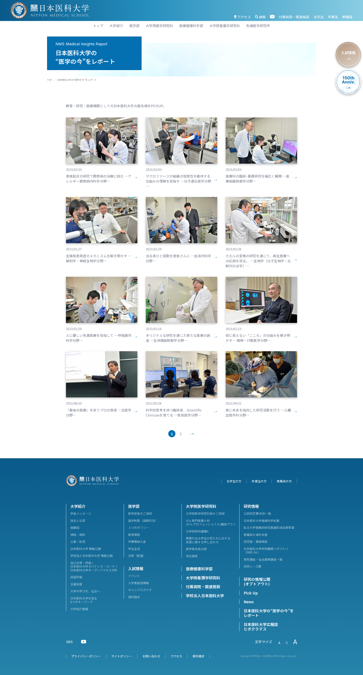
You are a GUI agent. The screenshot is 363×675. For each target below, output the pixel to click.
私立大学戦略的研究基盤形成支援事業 (269, 527)
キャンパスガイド (140, 590)
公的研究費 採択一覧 (257, 513)
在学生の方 (234, 481)
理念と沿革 (77, 520)
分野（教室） (137, 556)
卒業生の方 (259, 481)
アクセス (244, 17)
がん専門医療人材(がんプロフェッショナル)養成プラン (211, 522)
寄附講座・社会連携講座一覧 (263, 559)
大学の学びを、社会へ (85, 591)
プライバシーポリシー (86, 656)
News (249, 601)
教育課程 (134, 535)
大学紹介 (78, 506)
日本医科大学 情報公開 (85, 549)
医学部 (133, 506)
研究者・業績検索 (255, 541)
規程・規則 (77, 535)
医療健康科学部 (199, 568)
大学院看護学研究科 (203, 577)
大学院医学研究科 (201, 506)
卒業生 (333, 17)
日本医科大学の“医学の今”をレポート (269, 613)
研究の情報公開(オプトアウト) (257, 581)
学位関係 (192, 556)
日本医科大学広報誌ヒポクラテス (261, 626)
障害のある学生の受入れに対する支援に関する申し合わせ (208, 540)
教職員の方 (284, 481)
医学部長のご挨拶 (140, 513)
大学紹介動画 (79, 609)
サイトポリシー (121, 656)
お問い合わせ (151, 656)
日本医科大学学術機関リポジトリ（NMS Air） (266, 551)
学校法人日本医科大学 (205, 595)
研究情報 (251, 506)
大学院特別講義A (197, 531)
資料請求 (134, 597)
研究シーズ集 (252, 566)
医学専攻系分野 (196, 549)
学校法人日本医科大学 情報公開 (91, 556)
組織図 (74, 527)
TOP (49, 79)
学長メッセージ (80, 513)
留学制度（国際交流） (143, 520)
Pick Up (251, 592)
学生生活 (134, 549)
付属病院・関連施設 (294, 17)
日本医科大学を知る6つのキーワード (83, 600)
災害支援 (76, 584)
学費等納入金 (137, 541)
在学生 (319, 17)
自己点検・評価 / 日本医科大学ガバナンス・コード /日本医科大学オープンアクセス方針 (94, 566)
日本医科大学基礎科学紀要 (261, 520)
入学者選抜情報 (138, 583)
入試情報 (135, 568)
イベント (134, 576)
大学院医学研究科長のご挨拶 (205, 513)
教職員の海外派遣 (255, 535)
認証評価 (76, 577)
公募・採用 (77, 541)
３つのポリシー (138, 527)
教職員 (347, 17)
